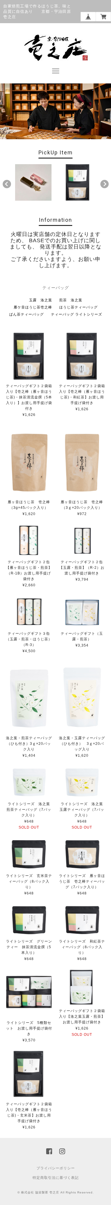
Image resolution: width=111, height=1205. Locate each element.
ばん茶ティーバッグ (26, 314)
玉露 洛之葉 (40, 300)
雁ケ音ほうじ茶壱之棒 (33, 307)
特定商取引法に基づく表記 (56, 1178)
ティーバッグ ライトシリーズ (76, 314)
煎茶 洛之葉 (70, 300)
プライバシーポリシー (55, 1168)
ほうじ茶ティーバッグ (78, 307)
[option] (33, 182)
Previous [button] (6, 184)
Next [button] (104, 184)
